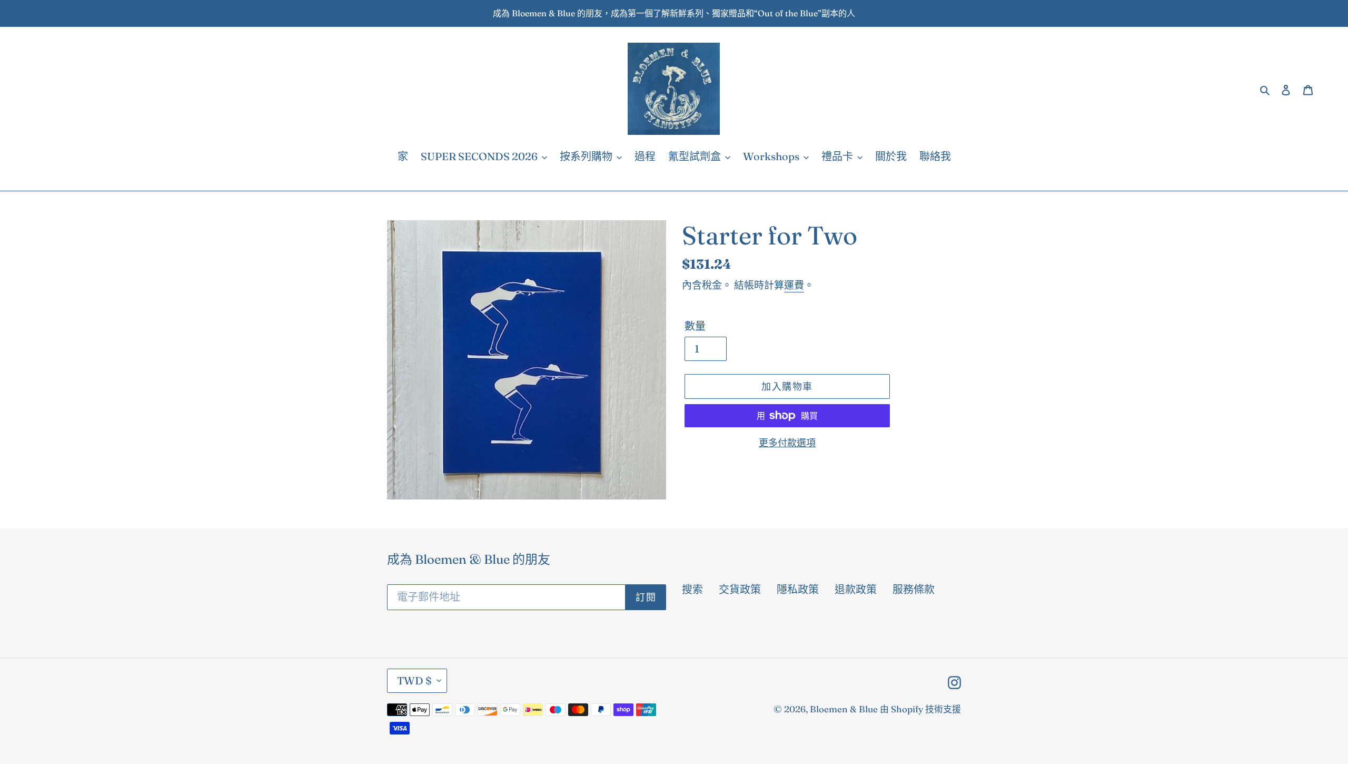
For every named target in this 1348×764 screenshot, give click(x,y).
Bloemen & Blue (844, 708)
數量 (695, 325)
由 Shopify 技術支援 (920, 708)
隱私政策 (798, 589)
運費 (794, 285)
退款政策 (856, 589)
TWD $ (414, 680)
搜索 (692, 589)
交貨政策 (740, 589)
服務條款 (914, 589)
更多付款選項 (787, 443)
